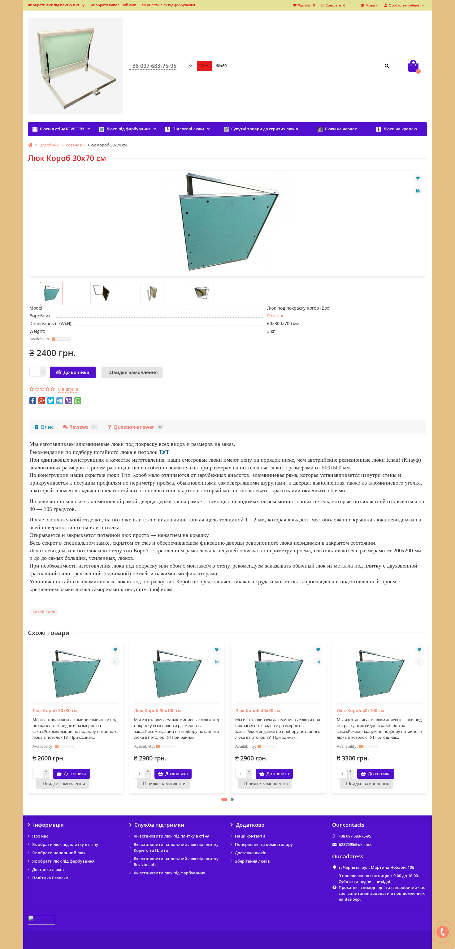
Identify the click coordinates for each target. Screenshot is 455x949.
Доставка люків (48, 869)
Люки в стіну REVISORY (62, 129)
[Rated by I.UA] (41, 919)
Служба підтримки (159, 825)
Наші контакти (250, 836)
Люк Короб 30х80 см (54, 710)
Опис (47, 427)
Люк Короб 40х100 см (360, 710)
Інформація (48, 825)
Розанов (74, 145)
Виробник (49, 145)
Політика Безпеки (50, 878)
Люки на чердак (341, 129)
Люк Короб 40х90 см (257, 710)
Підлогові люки (188, 129)
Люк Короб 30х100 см (157, 710)
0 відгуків (68, 389)
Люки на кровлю (400, 129)
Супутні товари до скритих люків (264, 129)
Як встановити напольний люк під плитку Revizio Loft (176, 861)
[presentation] (28, 717)
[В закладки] (417, 178)
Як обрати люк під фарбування (168, 4)
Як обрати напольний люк (113, 4)
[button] (224, 799)
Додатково (250, 825)
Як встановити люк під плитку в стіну (171, 836)
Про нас (40, 836)
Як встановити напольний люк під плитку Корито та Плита (176, 847)
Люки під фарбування (128, 129)
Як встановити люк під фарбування (169, 873)
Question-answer (137, 427)
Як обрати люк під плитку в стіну (56, 4)
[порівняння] (417, 190)
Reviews (82, 427)
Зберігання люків (252, 861)
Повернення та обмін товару (264, 844)
